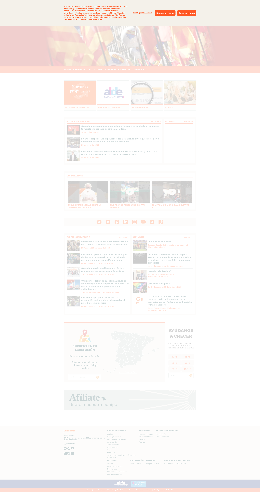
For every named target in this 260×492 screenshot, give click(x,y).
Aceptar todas (187, 13)
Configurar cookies (142, 13)
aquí (100, 19)
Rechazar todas (165, 13)
